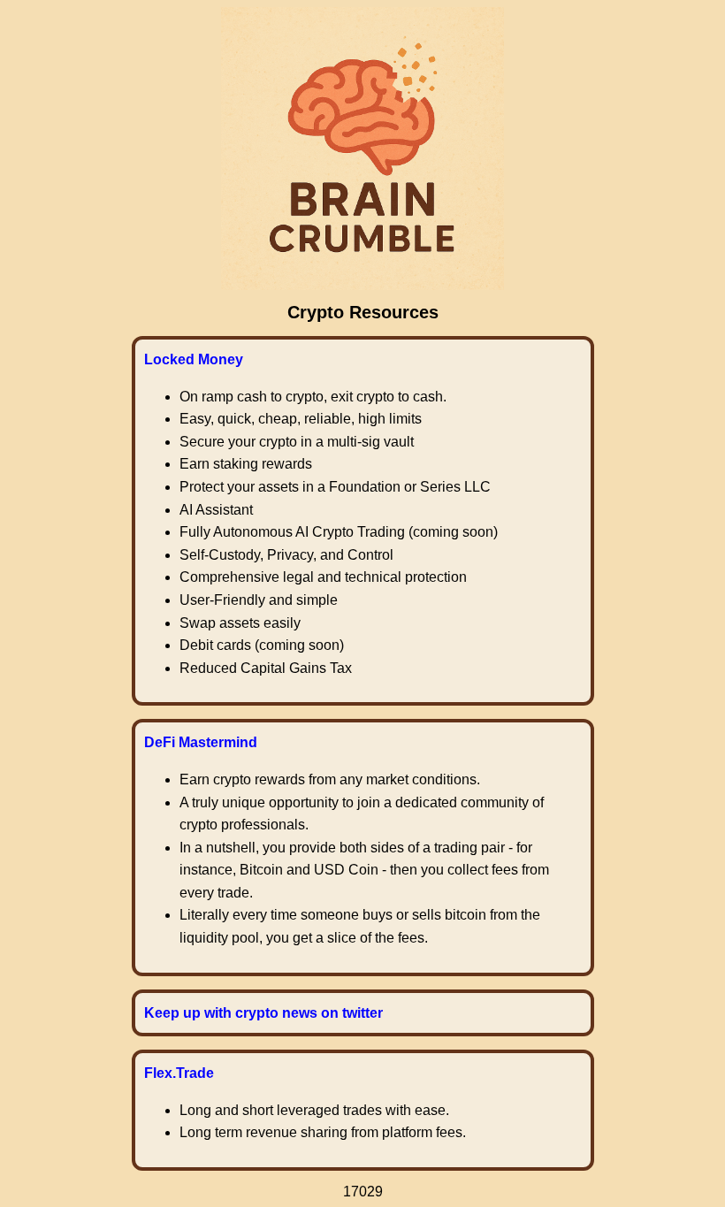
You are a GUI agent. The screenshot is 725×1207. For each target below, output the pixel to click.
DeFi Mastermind (200, 742)
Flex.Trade (179, 1073)
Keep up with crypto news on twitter (263, 1012)
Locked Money (193, 359)
